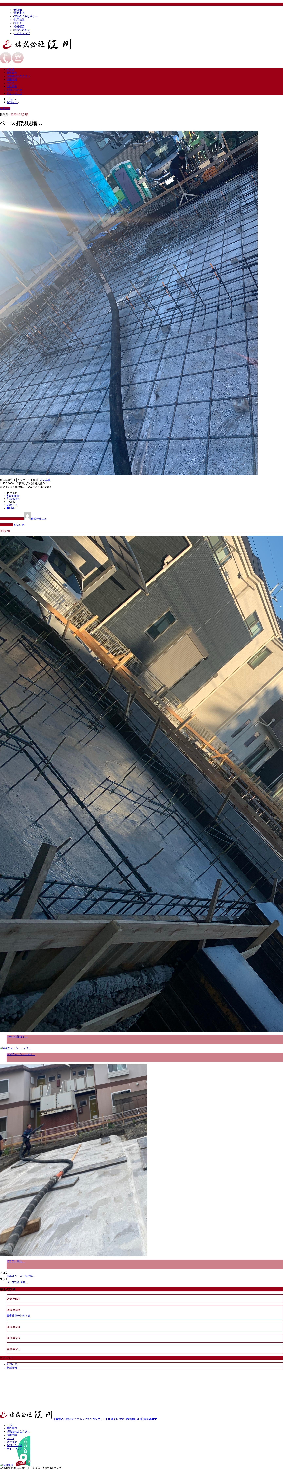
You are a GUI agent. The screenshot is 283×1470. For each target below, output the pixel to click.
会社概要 (19, 26)
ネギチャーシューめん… (21, 1054)
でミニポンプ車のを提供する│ (105, 1419)
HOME (18, 9)
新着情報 (12, 1367)
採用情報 (19, 19)
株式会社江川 (39, 518)
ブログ (18, 23)
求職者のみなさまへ (26, 16)
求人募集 (45, 480)
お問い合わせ (22, 30)
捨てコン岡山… (16, 1261)
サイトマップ (22, 33)
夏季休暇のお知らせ (18, 1315)
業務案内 (19, 12)
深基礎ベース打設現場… (21, 1275)
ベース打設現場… (17, 1282)
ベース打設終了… (17, 1036)
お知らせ (19, 524)
